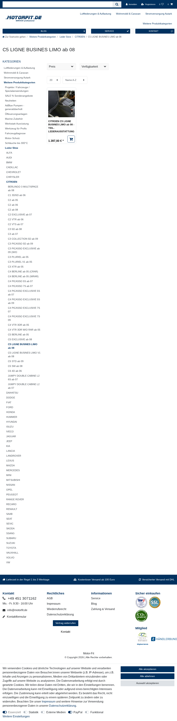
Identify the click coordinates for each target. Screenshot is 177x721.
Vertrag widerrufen (65, 623)
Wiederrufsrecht (56, 609)
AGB (50, 598)
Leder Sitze (65, 36)
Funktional (96, 712)
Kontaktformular (16, 616)
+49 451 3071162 (21, 598)
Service (95, 598)
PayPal (77, 712)
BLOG (43, 31)
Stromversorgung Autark (158, 13)
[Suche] (117, 4)
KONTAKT (153, 31)
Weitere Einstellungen (16, 716)
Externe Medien (56, 712)
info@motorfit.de (17, 610)
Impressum (53, 603)
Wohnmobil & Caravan (128, 13)
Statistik (33, 712)
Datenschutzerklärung (60, 614)
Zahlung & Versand (103, 609)
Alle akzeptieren (147, 669)
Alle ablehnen (147, 676)
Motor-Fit (88, 653)
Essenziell (14, 712)
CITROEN (79, 36)
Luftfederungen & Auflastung (95, 13)
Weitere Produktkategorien (157, 23)
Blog (94, 603)
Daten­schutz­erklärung (62, 705)
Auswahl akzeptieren (147, 683)
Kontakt (65, 631)
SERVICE (109, 31)
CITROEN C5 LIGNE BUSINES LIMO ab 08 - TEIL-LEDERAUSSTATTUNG (61, 126)
